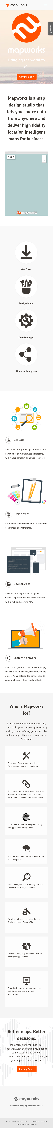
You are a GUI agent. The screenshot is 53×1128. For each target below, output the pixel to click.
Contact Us (33, 1124)
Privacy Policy (35, 1121)
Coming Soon (26, 76)
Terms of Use (24, 1121)
